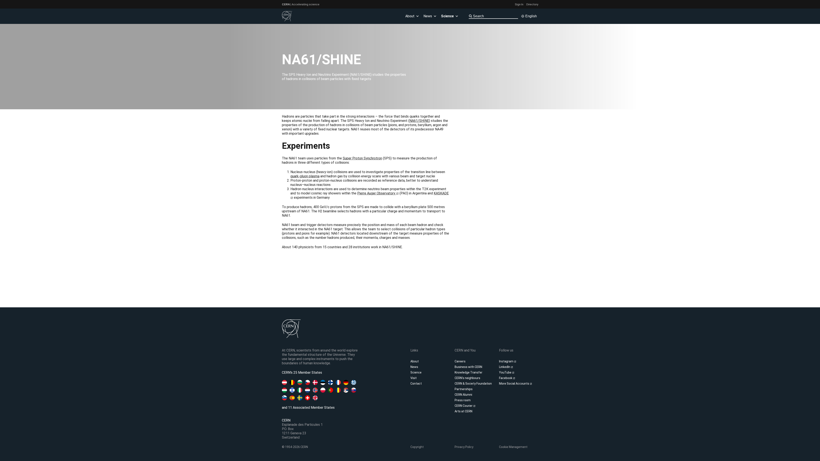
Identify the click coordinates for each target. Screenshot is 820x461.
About (414, 361)
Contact (416, 383)
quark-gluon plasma (304, 176)
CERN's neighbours (467, 378)
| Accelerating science (300, 4)
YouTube (505, 372)
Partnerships (464, 389)
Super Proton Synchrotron (362, 158)
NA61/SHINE (419, 121)
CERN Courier (464, 405)
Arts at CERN (463, 411)
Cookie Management (513, 447)
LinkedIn (505, 367)
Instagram (506, 361)
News (414, 367)
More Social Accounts (514, 383)
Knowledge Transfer (468, 372)
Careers (460, 361)
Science (447, 16)
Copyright (417, 447)
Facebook (506, 378)
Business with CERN (468, 367)
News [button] (427, 16)
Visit (413, 378)
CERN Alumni (463, 394)
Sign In (519, 4)
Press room (463, 400)
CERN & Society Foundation (473, 383)
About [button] (409, 16)
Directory (532, 4)
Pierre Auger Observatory (376, 193)
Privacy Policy (464, 447)
